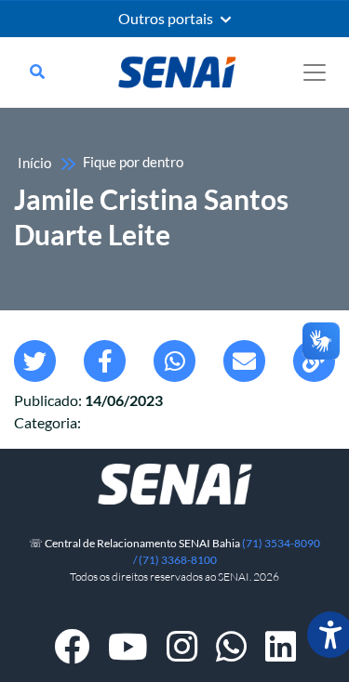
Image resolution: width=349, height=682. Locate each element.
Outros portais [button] (167, 18)
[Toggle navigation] (314, 72)
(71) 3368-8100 (178, 560)
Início (34, 163)
